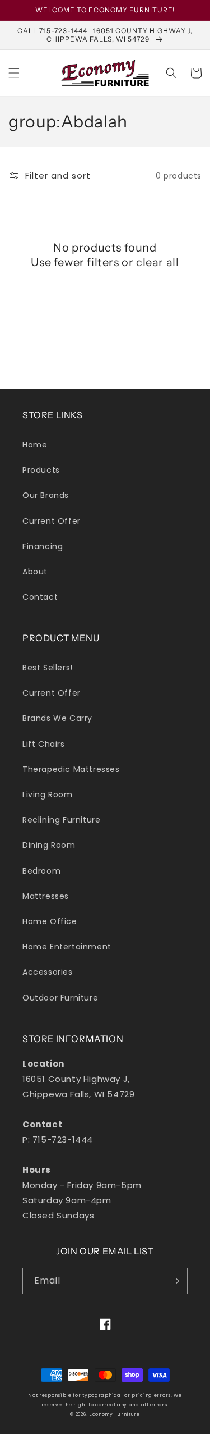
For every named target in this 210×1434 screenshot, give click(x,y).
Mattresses (45, 896)
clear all (157, 262)
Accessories (47, 972)
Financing (42, 546)
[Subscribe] (174, 1281)
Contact (40, 596)
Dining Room (49, 845)
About (35, 571)
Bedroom (41, 870)
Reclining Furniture (61, 819)
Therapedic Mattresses (71, 769)
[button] (14, 73)
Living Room (47, 794)
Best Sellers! (47, 667)
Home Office (49, 921)
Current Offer (51, 521)
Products (41, 470)
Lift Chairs (43, 744)
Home (34, 444)
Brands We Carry (57, 718)
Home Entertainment (66, 946)
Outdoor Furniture (60, 997)
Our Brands (45, 495)
